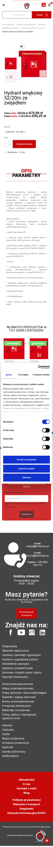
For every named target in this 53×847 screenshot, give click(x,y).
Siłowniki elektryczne (15, 650)
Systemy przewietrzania (17, 668)
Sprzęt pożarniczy (13, 751)
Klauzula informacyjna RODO (26, 813)
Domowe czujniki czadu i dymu (21, 672)
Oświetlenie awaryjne (15, 663)
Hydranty (8, 729)
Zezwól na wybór (26, 468)
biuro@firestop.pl (37, 555)
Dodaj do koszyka (24, 144)
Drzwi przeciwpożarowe (17, 684)
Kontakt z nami (26, 788)
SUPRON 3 (9, 361)
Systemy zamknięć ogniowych (21, 655)
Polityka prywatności (27, 800)
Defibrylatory (10, 756)
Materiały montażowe (16, 710)
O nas (26, 784)
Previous (10, 52)
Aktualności (27, 779)
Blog (26, 792)
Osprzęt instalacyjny (15, 677)
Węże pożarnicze (13, 738)
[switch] (46, 430)
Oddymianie (9, 646)
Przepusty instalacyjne (16, 705)
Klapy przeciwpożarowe (17, 688)
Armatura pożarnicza (15, 742)
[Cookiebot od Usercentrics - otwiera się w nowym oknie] (38, 367)
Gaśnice (7, 725)
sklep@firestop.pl (37, 546)
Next (10, 86)
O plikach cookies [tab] (41, 374)
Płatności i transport (26, 804)
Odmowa (26, 477)
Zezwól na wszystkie (26, 459)
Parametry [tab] (26, 176)
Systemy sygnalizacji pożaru (20, 659)
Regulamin (26, 808)
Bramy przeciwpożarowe (18, 701)
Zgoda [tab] (8, 374)
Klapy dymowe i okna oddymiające (24, 692)
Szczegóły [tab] (23, 374)
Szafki (6, 734)
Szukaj (40, 15)
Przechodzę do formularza (26, 613)
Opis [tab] (26, 171)
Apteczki (7, 747)
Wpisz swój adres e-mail (14, 492)
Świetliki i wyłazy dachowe (19, 697)
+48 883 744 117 (40, 563)
